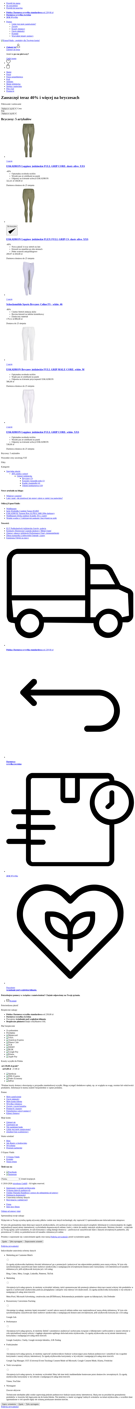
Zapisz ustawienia (9, 1404)
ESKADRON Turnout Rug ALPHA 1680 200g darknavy (30, 513)
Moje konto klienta (14, 1101)
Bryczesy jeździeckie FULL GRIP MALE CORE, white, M (45, 369)
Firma (8, 1204)
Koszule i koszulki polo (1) (33, 481)
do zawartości (12, 5)
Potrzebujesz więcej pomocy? (18, 1111)
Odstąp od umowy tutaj (11, 1211)
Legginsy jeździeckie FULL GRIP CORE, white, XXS (42, 432)
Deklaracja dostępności (16, 1195)
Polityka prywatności (10, 1246)
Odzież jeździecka (24, 476)
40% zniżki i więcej (20, 474)
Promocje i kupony (14, 1108)
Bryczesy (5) (27, 478)
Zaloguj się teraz (13, 49)
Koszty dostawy (18, 29)
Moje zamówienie (13, 1097)
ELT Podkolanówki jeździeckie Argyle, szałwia (26, 528)
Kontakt (15, 33)
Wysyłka (12, 17)
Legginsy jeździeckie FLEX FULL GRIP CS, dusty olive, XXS (47, 239)
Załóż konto (11, 58)
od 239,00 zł (29, 12)
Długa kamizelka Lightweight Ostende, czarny (25, 535)
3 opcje (9, 161)
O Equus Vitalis (13, 1157)
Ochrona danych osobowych (18, 1190)
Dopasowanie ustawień (33, 1242)
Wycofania (10, 1145)
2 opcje (9, 299)
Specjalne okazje (13, 471)
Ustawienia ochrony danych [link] (18, 1197)
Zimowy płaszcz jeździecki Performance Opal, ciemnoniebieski (32, 533)
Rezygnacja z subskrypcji (17, 1200)
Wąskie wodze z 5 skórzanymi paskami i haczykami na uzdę (31, 518)
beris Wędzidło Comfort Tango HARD (22, 511)
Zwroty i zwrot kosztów (16, 1106)
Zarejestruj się (12, 1125)
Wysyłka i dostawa (14, 1104)
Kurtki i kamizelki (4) (31, 483)
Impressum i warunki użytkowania (20, 1188)
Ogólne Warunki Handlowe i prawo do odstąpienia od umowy (32, 1193)
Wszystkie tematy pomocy (22, 36)
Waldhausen (11, 508)
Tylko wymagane (15, 1242)
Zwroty (15, 26)
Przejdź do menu (13, 3)
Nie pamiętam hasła (14, 1127)
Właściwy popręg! (14, 496)
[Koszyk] (70, 66)
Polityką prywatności (59, 1237)
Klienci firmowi (13, 1113)
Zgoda (4, 1242)
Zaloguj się (11, 1122)
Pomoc (9, 22)
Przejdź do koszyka (14, 8)
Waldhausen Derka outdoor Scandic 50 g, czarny (26, 516)
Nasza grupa (11, 1161)
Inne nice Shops (13, 1207)
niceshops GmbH (20, 1183)
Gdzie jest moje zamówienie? (24, 24)
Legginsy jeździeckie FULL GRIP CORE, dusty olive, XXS (45, 166)
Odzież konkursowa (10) (32, 485)
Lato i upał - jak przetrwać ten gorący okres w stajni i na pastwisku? (34, 498)
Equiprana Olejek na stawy (17, 538)
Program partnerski (14, 1148)
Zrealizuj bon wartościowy (17, 1132)
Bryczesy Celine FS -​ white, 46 (34, 304)
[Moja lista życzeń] (8, 63)
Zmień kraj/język (28, 1179)
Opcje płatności (18, 31)
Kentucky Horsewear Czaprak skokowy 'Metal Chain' (28, 531)
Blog (8, 1141)
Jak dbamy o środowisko (16, 1143)
